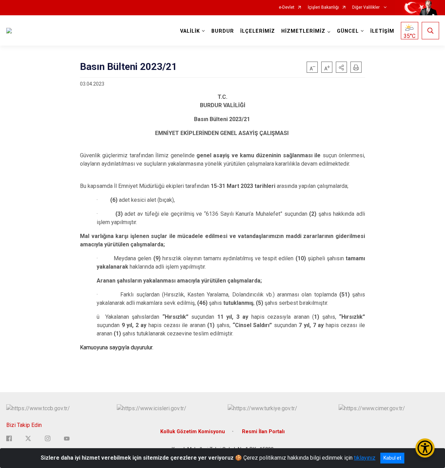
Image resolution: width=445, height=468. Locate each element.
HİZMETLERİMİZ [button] (303, 31)
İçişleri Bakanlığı (323, 7)
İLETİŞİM (382, 31)
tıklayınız (364, 457)
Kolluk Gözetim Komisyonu (192, 432)
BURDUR (222, 31)
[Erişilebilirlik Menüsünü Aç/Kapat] (425, 448)
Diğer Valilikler (366, 7)
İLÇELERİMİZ (257, 31)
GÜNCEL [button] (348, 31)
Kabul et (392, 458)
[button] (341, 67)
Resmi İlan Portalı (263, 432)
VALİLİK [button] (190, 31)
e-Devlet (286, 7)
